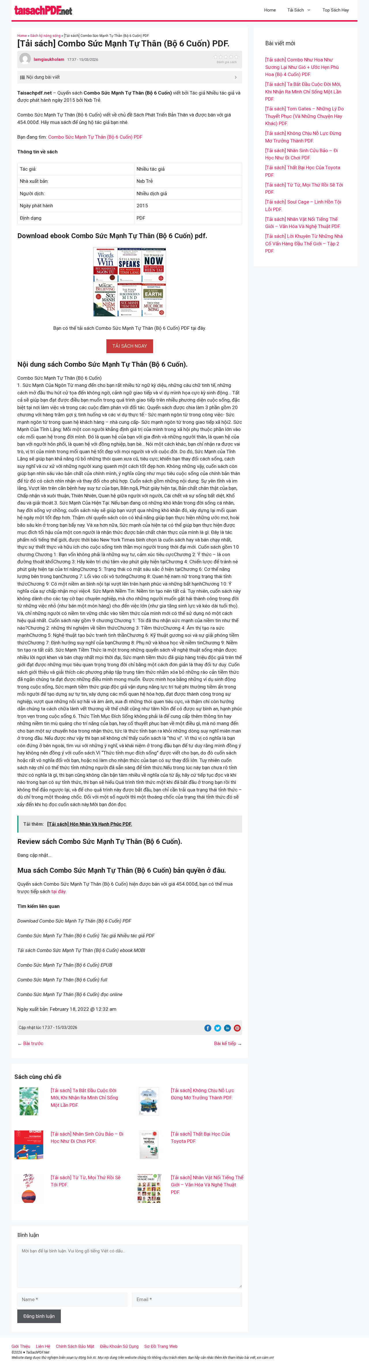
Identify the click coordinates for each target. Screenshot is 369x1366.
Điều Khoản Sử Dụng (119, 1346)
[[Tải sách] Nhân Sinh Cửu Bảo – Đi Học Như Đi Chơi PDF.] (28, 1155)
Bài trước (33, 1043)
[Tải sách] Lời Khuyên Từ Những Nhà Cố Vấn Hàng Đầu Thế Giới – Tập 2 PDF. (304, 243)
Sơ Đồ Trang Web (161, 1346)
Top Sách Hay (336, 10)
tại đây (58, 891)
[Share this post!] (207, 1030)
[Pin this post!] (237, 1030)
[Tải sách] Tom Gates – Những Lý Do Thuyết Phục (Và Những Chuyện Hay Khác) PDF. (304, 116)
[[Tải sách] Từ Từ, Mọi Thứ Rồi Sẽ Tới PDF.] (28, 1199)
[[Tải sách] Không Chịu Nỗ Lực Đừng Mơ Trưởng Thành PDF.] (149, 1112)
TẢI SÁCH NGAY (129, 346)
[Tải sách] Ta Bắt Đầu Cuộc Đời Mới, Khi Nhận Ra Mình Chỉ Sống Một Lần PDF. (84, 1097)
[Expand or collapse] (235, 77)
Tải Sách (295, 10)
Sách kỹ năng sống (45, 36)
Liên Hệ (43, 1346)
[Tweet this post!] (217, 1030)
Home (270, 10)
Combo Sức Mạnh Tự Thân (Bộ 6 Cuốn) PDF (95, 137)
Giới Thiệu (21, 1346)
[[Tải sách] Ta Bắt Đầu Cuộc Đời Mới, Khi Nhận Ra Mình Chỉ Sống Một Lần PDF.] (28, 1112)
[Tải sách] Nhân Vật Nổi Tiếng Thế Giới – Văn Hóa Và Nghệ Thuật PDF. (207, 1185)
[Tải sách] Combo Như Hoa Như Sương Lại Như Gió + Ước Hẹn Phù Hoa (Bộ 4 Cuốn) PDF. (302, 67)
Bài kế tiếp (225, 1043)
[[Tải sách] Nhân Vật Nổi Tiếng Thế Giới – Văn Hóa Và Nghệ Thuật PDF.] (149, 1199)
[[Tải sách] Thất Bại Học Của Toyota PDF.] (149, 1155)
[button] (129, 346)
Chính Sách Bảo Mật (75, 1346)
